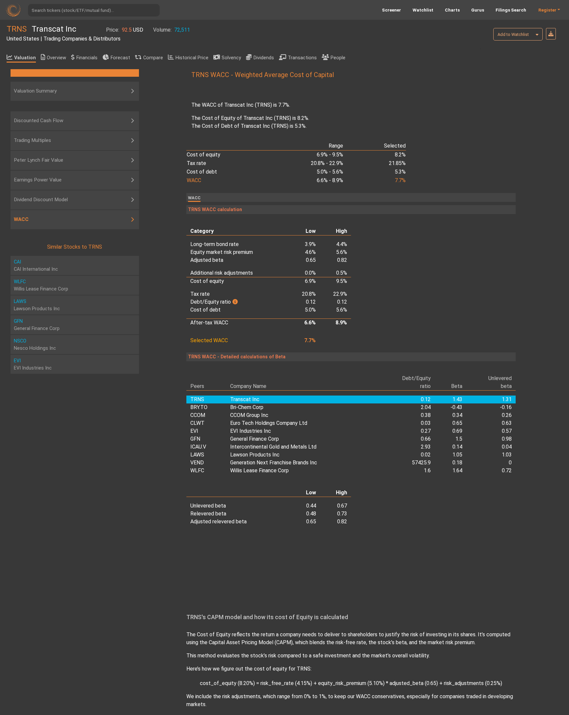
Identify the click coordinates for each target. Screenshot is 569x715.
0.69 (457, 431)
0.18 (457, 462)
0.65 (457, 423)
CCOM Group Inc (249, 415)
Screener (391, 10)
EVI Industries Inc (250, 431)
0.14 (457, 447)
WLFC (197, 470)
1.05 (457, 455)
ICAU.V (198, 447)
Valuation (25, 58)
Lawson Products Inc (255, 455)
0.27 (426, 431)
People (338, 58)
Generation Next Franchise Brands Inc (273, 462)
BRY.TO (198, 407)
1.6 (427, 470)
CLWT (197, 423)
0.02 (426, 455)
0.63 (507, 423)
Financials (86, 58)
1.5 (458, 439)
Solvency (231, 58)
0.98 (507, 439)
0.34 (457, 415)
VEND (197, 462)
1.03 (507, 455)
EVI (194, 431)
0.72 (507, 470)
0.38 (426, 415)
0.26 (507, 415)
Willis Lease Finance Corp (259, 470)
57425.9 (421, 462)
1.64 (457, 470)
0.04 (507, 447)
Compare (153, 58)
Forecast (120, 58)
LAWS (197, 455)
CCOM (197, 415)
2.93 (426, 447)
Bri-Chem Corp (246, 407)
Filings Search (511, 10)
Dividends (264, 58)
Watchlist (423, 10)
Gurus (477, 10)
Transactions (302, 58)
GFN (195, 439)
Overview (56, 58)
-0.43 (456, 407)
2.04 (426, 407)
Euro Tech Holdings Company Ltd (268, 423)
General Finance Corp (254, 439)
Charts (452, 10)
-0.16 (506, 407)
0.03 (426, 423)
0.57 (507, 431)
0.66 (426, 439)
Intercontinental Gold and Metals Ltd (273, 447)
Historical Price (192, 58)
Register (547, 10)
